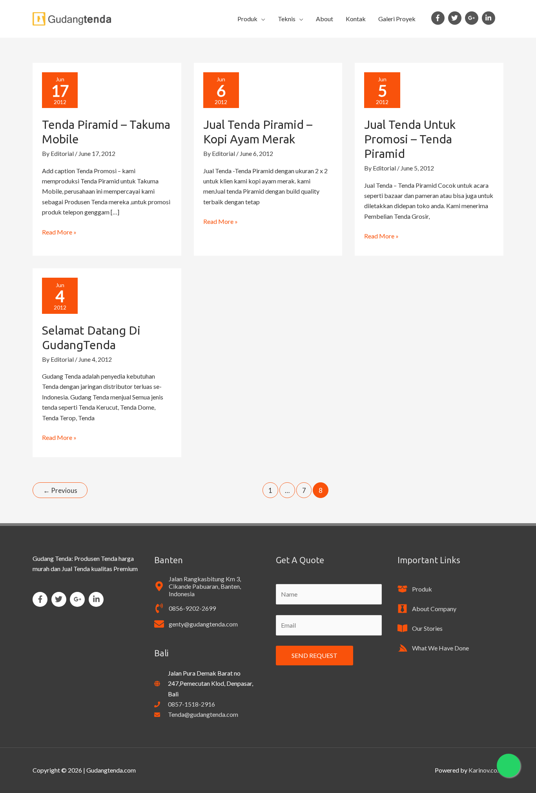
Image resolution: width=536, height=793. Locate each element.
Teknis (286, 18)
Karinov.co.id (486, 770)
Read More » (59, 231)
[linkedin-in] (489, 18)
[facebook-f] (439, 18)
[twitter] (456, 18)
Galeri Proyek (397, 18)
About (324, 18)
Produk (247, 18)
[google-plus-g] (473, 18)
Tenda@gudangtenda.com (203, 714)
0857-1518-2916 (191, 704)
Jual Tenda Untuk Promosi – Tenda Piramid (410, 139)
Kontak (356, 18)
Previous (60, 490)
